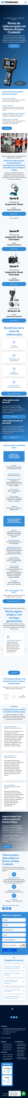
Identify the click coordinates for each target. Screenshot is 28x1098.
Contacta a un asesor (14, 890)
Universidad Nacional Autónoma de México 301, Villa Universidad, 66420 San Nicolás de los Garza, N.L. (14, 881)
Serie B (14, 198)
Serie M (14, 231)
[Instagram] (10, 908)
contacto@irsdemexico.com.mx (14, 892)
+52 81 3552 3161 (17, 901)
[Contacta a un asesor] (14, 886)
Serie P (14, 266)
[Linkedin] (6, 908)
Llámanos (14, 899)
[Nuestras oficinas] (14, 874)
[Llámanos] (14, 896)
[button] (25, 2)
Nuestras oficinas (14, 878)
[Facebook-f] (3, 908)
